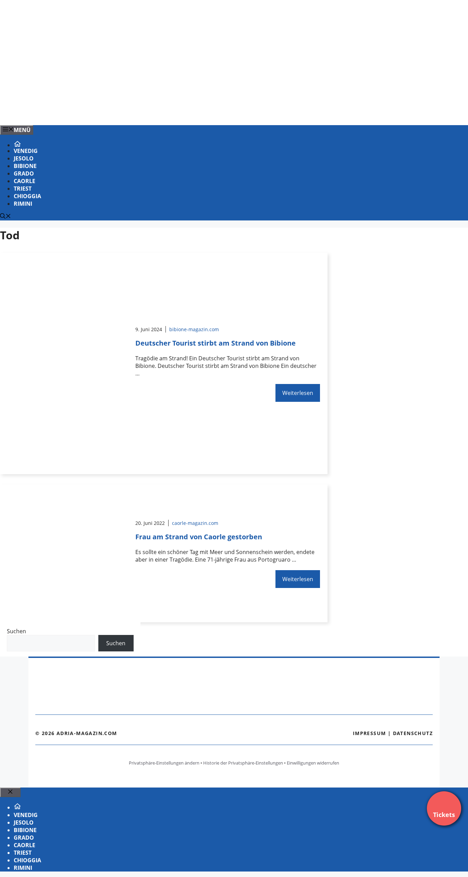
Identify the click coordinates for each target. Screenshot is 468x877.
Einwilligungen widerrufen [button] (313, 763)
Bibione (25, 166)
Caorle (24, 181)
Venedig (26, 151)
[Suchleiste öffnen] (5, 216)
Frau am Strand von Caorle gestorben (198, 536)
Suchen (16, 631)
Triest (23, 188)
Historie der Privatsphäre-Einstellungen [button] (243, 763)
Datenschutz (413, 733)
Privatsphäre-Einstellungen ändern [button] (164, 763)
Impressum (369, 733)
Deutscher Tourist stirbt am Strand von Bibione (215, 343)
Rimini (23, 203)
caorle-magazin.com (195, 523)
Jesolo (24, 158)
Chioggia (27, 196)
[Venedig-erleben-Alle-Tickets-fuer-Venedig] (138, 112)
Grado (24, 173)
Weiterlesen (297, 393)
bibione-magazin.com (194, 329)
